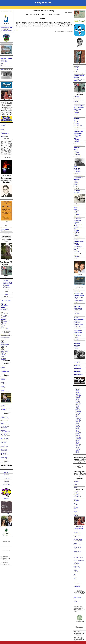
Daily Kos (75, 503)
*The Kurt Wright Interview (4, 309)
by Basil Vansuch (76, 78)
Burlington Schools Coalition (78, 374)
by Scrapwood (77, 343)
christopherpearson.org (77, 493)
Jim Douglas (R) (3, 382)
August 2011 (78, 423)
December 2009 (78, 420)
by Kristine (76, 315)
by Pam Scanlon (76, 207)
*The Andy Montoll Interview (4, 305)
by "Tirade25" (76, 337)
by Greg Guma (76, 203)
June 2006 (77, 391)
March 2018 (77, 436)
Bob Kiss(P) (2, 423)
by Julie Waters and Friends (78, 328)
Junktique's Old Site (6, 513)
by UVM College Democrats (78, 246)
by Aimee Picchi (78, 101)
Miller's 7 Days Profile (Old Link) (5, 438)
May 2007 (77, 399)
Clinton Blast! (2, 128)
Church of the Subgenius (79, 554)
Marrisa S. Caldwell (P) (4, 318)
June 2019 (77, 442)
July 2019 (77, 443)
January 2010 (78, 421)
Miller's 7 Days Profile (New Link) (5, 439)
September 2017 (78, 432)
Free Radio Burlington (77, 585)
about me (2, 11)
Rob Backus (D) (3, 406)
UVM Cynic (75, 511)
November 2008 (78, 411)
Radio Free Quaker (76, 491)
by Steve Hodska (77, 180)
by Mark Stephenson (77, 216)
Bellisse (75, 578)
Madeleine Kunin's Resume (77, 544)
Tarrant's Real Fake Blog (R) (5, 372)
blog (74, 602)
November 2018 (78, 437)
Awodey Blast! (3, 126)
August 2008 (78, 409)
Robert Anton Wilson (76, 556)
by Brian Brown (76, 182)
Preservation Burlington (77, 371)
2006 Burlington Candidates (4, 417)
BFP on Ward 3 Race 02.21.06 (5, 454)
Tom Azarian (75, 487)
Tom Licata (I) (3, 356)
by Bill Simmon (78, 134)
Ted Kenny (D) (3, 405)
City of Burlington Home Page (6, 25)
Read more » (16, 29)
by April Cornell (77, 110)
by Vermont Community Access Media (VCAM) (79, 249)
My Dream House (76, 500)
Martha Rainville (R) (3, 379)
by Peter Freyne (76, 166)
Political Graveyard (76, 566)
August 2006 (78, 393)
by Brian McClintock (77, 339)
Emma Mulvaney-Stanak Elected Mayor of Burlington (7, 280)
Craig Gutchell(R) (3, 359)
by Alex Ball (76, 212)
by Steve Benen (78, 330)
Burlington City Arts (77, 362)
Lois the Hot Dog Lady (79, 526)
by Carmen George (77, 156)
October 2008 (78, 410)
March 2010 (77, 422)
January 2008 (78, 404)
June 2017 (77, 431)
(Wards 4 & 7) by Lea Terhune (79, 80)
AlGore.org (75, 492)
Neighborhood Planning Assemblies (79, 560)
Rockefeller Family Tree (77, 551)
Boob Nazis (75, 579)
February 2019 (78, 439)
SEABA (75, 536)
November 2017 (78, 433)
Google (5, 27)
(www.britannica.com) (6, 265)
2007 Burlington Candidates (5, 337)
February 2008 (78, 405)
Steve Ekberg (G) (3, 319)
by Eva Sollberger (76, 123)
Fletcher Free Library (77, 361)
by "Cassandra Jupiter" (4, 65)
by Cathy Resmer (76, 96)
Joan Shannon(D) (3, 353)
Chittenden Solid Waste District (78, 539)
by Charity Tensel (77, 98)
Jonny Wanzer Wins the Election (7, 283)
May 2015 (77, 424)
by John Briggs (76, 71)
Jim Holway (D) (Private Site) (5, 350)
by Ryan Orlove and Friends (78, 125)
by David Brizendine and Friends (78, 145)
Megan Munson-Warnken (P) (5, 344)
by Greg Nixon (77, 147)
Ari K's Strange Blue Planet (77, 496)
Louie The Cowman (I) (4, 442)
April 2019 (77, 441)
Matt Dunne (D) (3, 390)
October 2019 (78, 445)
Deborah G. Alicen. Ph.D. (77, 291)
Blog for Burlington (6, 474)
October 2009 (78, 419)
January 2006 (78, 388)
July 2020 (77, 447)
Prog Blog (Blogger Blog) (6, 478)
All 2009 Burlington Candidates (6, 300)
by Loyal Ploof (76, 193)
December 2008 (78, 412)
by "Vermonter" (76, 348)
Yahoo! (75, 574)
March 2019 (77, 440)
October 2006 (78, 394)
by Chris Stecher (76, 239)
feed (7, 11)
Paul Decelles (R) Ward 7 (4, 449)
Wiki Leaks (75, 543)
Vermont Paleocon (6, 481)
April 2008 (77, 406)
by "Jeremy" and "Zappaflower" (78, 300)
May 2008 (77, 407)
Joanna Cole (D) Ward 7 (4, 450)
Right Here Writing (78, 557)
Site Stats (10, 11)
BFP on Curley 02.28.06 (4, 434)
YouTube (2, 27)
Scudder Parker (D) (3, 383)
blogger (11, 27)
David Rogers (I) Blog (4, 346)
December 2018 (78, 438)
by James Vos (77, 67)
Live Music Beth (76, 484)
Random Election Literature (77, 597)
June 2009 (77, 416)
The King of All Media (77, 571)
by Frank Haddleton (5, 230)
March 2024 (77, 452)
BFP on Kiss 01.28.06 (4, 427)
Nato (74, 485)
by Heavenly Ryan (76, 127)
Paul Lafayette (3, 132)
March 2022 (77, 451)
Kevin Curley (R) (3, 430)
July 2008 (77, 408)
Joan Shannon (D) (3, 323)
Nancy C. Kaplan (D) (4, 321)
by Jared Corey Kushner (77, 326)
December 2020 (78, 448)
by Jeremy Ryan (76, 188)
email (5, 11)
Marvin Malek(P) (3, 387)
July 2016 (77, 428)
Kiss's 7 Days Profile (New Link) (5, 426)
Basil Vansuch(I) (3, 354)
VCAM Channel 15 (76, 508)
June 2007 (77, 400)
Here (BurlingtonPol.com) (77, 495)
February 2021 (78, 449)
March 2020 (77, 446)
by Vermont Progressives (77, 335)
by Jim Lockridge (76, 112)
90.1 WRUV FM (76, 515)
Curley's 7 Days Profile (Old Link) (5, 431)
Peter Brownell (3, 125)
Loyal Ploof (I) (3, 348)
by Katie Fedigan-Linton (77, 103)
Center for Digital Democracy (78, 583)
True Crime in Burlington (77, 548)
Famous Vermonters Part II (77, 547)
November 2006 (78, 395)
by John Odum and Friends (77, 304)
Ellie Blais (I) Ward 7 (3, 466)
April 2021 (77, 450)
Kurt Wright (2, 129)
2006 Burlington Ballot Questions (5, 418)
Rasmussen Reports (77, 567)
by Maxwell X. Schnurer (4, 61)
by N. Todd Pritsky (76, 152)
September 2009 (78, 418)
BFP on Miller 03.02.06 (4, 441)
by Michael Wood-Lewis (77, 169)
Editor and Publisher (76, 563)
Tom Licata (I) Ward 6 (4, 445)
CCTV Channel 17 (76, 494)
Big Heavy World (76, 481)
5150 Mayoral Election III (6, 284)
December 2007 (78, 403)
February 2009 (78, 413)
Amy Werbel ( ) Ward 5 (4, 457)
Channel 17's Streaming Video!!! (5, 334)
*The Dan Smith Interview (4, 308)
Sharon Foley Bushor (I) (4, 313)
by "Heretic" (76, 317)
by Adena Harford (76, 233)
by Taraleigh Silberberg (78, 177)
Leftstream (6, 477)
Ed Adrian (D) (2, 342)
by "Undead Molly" (76, 244)
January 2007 (78, 396)
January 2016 (78, 426)
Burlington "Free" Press (77, 532)
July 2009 (77, 417)
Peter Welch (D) (3, 378)
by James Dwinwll (78, 333)
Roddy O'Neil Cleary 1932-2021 (7, 282)
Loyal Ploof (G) (3, 435)
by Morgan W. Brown (78, 320)
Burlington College (77, 365)
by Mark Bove (76, 231)
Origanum (2, 69)
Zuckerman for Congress (6, 484)
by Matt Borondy (76, 184)
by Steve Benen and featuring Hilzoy (79, 324)
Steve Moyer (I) (3, 367)
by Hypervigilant (76, 114)
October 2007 (78, 402)
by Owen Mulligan (76, 116)
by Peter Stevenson (76, 313)
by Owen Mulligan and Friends (78, 190)
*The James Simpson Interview (5, 306)
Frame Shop (75, 570)
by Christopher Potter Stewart (78, 309)
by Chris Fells (77, 302)
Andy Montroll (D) (3, 355)
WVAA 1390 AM (76, 512)
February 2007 (78, 397)
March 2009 (77, 414)
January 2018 (78, 434)
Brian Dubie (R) (3, 386)
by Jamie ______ (77, 306)
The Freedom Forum (77, 586)
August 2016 (78, 429)
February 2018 (78, 435)
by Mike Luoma (77, 173)
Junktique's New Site (6, 498)
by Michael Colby (76, 289)
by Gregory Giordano (77, 154)
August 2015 (78, 425)
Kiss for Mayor (6, 472)
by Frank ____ (76, 258)
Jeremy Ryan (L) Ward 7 (4, 446)
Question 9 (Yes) (3, 462)
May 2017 (77, 430)
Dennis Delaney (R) (3, 409)
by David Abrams (76, 129)
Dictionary (7, 27)
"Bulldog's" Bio (76, 499)
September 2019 (78, 444)
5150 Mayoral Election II (6, 287)
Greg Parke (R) (3, 368)
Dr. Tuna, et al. (76, 529)
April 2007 (77, 398)
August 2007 (78, 401)
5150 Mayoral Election (6, 285)
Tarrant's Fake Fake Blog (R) (5, 371)
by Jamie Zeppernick (78, 293)
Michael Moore (76, 504)
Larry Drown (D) (3, 374)
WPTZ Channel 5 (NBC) (77, 535)
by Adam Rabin (78, 237)
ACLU (74, 582)
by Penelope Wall (76, 205)
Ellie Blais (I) (2, 327)
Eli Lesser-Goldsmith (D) (4, 328)
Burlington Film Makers (77, 368)
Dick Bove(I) (2, 343)
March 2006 (77, 389)
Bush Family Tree (76, 552)
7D (74, 531)
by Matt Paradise (76, 150)
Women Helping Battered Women (78, 528)
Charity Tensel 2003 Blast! (4, 136)
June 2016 (77, 427)
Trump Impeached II (6, 286)
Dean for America (6, 475)
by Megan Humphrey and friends (78, 175)
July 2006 (77, 392)
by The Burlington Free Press (78, 253)
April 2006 (77, 390)
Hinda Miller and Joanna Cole (5, 133)
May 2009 (77, 415)
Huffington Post (76, 562)
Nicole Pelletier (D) (3, 316)
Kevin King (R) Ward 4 (4, 453)
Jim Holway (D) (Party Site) (4, 351)
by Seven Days (76, 69)
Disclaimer (6, 294)
